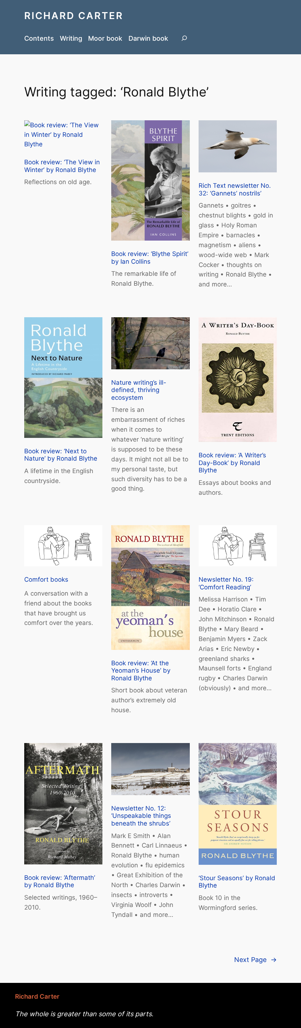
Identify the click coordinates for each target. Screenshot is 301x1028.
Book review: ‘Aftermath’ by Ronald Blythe (59, 881)
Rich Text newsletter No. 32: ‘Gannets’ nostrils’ (235, 189)
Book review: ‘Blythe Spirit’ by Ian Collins (149, 257)
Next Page (255, 959)
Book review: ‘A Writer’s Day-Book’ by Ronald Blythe (232, 462)
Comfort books (46, 579)
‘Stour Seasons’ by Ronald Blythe (237, 881)
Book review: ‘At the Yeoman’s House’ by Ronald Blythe (140, 670)
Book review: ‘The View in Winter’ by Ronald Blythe (62, 165)
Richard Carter (73, 15)
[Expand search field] (184, 38)
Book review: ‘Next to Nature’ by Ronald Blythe (60, 454)
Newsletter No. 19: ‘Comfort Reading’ (226, 583)
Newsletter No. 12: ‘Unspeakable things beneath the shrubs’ (141, 816)
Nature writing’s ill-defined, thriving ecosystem (138, 390)
